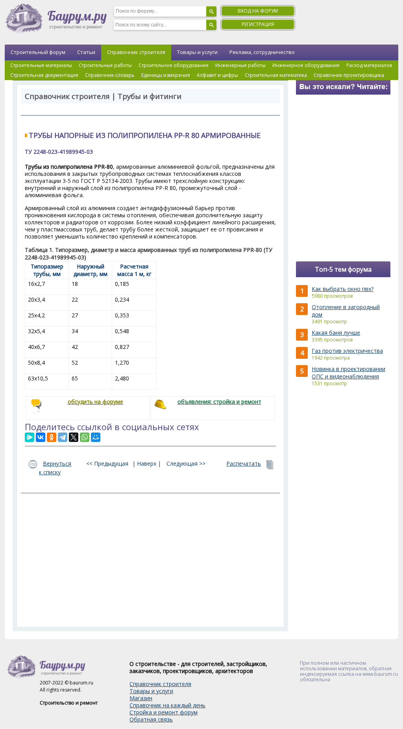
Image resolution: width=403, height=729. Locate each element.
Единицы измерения (165, 75)
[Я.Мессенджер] (29, 437)
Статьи (86, 52)
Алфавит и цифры (217, 75)
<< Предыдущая (107, 463)
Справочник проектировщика (349, 75)
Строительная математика (276, 75)
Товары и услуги (197, 52)
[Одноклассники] (51, 437)
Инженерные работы (240, 65)
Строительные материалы (41, 65)
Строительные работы (105, 65)
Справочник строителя (136, 52)
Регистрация (258, 24)
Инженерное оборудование (306, 65)
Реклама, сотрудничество (262, 52)
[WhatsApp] (84, 437)
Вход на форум (258, 10)
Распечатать (243, 463)
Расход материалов (369, 65)
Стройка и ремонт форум (163, 712)
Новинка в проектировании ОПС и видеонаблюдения (348, 372)
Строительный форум (38, 52)
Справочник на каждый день (167, 705)
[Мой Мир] (95, 437)
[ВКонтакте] (40, 437)
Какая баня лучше (336, 332)
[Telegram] (62, 437)
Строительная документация (44, 75)
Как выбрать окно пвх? (342, 289)
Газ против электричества (347, 350)
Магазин (140, 698)
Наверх (146, 463)
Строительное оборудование (174, 65)
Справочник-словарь (110, 75)
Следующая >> (185, 463)
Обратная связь (151, 719)
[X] (73, 437)
